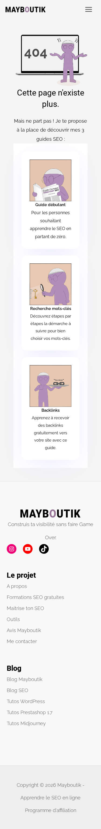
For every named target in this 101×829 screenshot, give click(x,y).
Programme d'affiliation (50, 810)
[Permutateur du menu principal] (89, 9)
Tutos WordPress (26, 701)
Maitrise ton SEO (25, 608)
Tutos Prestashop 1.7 (30, 712)
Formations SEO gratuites (35, 597)
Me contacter (22, 641)
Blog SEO (17, 690)
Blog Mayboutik (24, 679)
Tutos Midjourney (26, 723)
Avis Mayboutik (24, 630)
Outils (13, 619)
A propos (17, 586)
